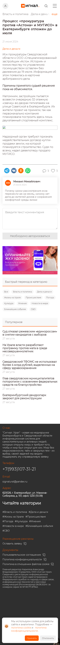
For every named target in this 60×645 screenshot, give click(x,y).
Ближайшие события (15, 309)
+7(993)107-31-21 (19, 469)
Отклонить (48, 638)
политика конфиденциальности (28, 629)
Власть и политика (22, 291)
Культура (8, 303)
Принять (32, 638)
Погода (50, 297)
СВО (33, 309)
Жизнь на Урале (12, 297)
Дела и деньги (44, 291)
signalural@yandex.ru (14, 481)
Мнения (22, 303)
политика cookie (21, 627)
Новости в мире (40, 303)
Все (6, 291)
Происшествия (33, 297)
